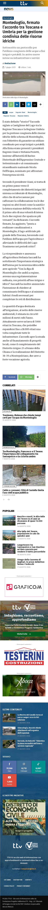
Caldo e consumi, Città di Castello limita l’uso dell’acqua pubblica (23, 491)
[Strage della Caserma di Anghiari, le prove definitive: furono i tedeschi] (9, 563)
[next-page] (8, 499)
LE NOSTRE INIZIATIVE (13, 795)
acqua (11, 112)
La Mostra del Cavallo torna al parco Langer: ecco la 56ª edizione (30, 717)
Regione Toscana (9, 116)
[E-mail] (34, 104)
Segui (24, 761)
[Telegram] (28, 104)
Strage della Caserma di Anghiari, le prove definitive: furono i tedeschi (31, 561)
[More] (40, 104)
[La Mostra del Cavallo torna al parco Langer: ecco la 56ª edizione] (9, 718)
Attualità (6, 411)
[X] (22, 104)
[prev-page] (4, 499)
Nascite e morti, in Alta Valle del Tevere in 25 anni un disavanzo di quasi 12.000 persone (31, 520)
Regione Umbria (23, 116)
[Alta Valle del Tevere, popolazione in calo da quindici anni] (9, 535)
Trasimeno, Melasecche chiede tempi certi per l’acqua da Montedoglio (22, 416)
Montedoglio (8, 18)
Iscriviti (9, 775)
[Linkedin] (16, 104)
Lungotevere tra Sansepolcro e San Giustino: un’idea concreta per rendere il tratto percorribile (31, 548)
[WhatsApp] (11, 104)
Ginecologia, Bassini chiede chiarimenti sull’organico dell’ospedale (29, 730)
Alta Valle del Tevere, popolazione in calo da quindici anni (28, 533)
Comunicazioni (9, 486)
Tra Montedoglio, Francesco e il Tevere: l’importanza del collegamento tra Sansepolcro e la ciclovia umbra (23, 454)
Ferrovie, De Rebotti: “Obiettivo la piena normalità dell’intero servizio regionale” (31, 743)
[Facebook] (5, 104)
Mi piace (9, 761)
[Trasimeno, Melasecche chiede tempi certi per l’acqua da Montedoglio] (24, 400)
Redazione (10, 63)
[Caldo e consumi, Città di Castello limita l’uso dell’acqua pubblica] (24, 475)
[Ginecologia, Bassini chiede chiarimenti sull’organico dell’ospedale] (9, 731)
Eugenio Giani (20, 112)
